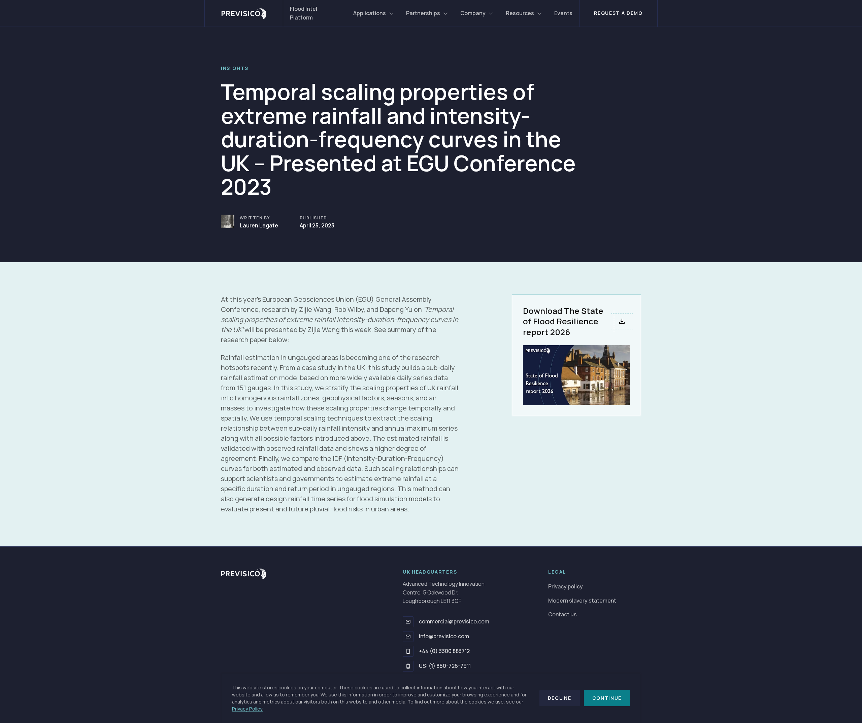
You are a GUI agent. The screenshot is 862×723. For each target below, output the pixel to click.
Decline (559, 698)
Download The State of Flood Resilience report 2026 (563, 321)
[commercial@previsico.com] (408, 621)
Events (563, 13)
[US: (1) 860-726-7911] (408, 666)
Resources (520, 13)
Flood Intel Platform (303, 13)
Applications (369, 13)
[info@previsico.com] (408, 636)
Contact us (562, 614)
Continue (607, 698)
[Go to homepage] (243, 13)
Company (473, 13)
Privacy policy (565, 586)
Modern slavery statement (582, 600)
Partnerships (423, 13)
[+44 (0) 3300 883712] (408, 651)
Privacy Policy (247, 709)
